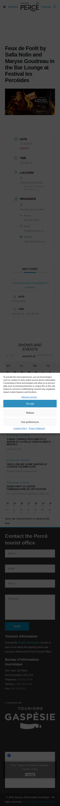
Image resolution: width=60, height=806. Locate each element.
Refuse (30, 412)
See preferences (30, 422)
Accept (30, 403)
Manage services (29, 397)
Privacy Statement (37, 428)
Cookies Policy (20, 428)
